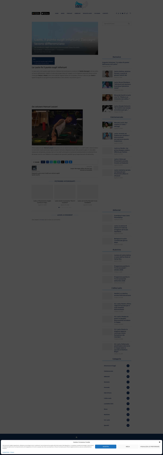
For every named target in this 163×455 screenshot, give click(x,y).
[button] (159, 442)
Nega (128, 446)
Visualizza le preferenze (149, 446)
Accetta (106, 446)
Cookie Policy (6, 452)
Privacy (12, 452)
